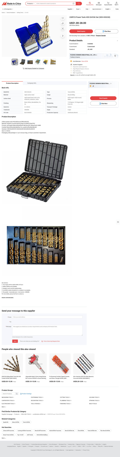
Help (87, 9)
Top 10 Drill (20, 435)
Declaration (78, 450)
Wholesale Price (62, 444)
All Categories (8, 9)
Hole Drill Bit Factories (55, 430)
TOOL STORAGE (35, 403)
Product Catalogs (26, 394)
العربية (69, 446)
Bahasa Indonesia (108, 446)
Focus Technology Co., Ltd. (48, 450)
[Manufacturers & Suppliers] (11, 3)
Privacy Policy (86, 450)
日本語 (79, 446)
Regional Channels (80, 444)
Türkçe (94, 446)
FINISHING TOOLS (65, 403)
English (19, 446)
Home (3, 12)
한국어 (74, 446)
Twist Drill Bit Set (92, 430)
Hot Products (17, 444)
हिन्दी (84, 446)
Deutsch (57, 446)
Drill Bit (26, 12)
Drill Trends (30, 435)
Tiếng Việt (100, 446)
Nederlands (63, 446)
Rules (117, 9)
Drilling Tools (20, 12)
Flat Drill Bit (81, 430)
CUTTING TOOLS (64, 397)
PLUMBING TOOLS (65, 400)
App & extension (96, 9)
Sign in (116, 4)
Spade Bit (5, 422)
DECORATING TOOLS (37, 400)
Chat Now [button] (108, 31)
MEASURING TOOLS (7, 397)
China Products (25, 444)
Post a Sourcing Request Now (50, 341)
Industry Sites (71, 444)
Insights (104, 444)
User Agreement (70, 450)
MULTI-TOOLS (93, 403)
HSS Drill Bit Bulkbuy (42, 435)
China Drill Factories (8, 430)
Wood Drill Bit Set (69, 430)
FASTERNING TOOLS (36, 397)
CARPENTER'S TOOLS (8, 400)
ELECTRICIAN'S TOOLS (8, 403)
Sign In (72, 75)
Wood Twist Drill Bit (8, 435)
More (3, 438)
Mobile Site (98, 444)
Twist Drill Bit (26, 422)
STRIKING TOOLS (94, 400)
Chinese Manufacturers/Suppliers (39, 444)
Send (15, 341)
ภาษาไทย (88, 446)
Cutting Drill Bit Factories (24, 430)
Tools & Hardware (11, 12)
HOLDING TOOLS (94, 397)
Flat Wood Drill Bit (105, 430)
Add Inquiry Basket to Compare (34, 68)
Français (37, 446)
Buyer (78, 9)
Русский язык (44, 446)
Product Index (90, 444)
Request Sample (101, 35)
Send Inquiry (81, 31)
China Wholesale (53, 444)
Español (24, 446)
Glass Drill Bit (15, 422)
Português (30, 446)
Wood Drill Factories (40, 430)
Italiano (51, 446)
